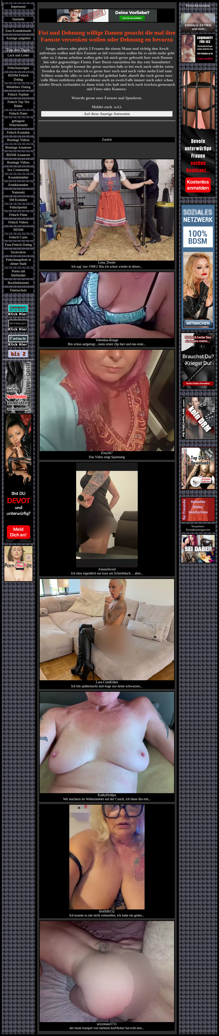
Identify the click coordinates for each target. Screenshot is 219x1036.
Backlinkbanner (18, 283)
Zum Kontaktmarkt (18, 31)
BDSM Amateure (18, 155)
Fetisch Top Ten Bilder (18, 104)
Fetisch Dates (18, 113)
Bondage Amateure (18, 147)
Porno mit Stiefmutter (18, 273)
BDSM (18, 230)
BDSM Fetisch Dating (18, 77)
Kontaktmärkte (18, 177)
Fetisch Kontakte (18, 132)
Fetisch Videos (18, 222)
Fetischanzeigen (18, 68)
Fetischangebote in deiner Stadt (18, 262)
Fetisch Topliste (18, 94)
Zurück (107, 140)
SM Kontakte (18, 200)
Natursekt (18, 192)
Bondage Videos (18, 140)
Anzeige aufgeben (18, 38)
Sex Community (18, 170)
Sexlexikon (18, 252)
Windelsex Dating (18, 87)
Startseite (18, 19)
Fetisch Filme (18, 215)
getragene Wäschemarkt (18, 123)
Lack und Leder (18, 55)
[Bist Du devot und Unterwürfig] (18, 478)
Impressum (18, 7)
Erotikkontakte (18, 185)
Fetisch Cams (18, 237)
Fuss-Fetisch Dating (18, 245)
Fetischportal (18, 207)
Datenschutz (18, 290)
